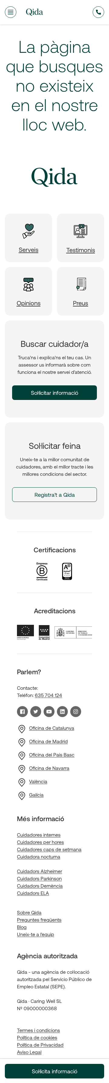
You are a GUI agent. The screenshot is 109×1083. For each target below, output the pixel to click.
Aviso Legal (29, 1052)
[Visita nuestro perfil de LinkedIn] (62, 711)
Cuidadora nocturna (38, 856)
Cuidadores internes (39, 835)
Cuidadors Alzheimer (39, 871)
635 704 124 (48, 695)
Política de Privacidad (40, 1044)
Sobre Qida (29, 912)
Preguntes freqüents (39, 919)
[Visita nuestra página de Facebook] (22, 711)
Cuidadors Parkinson (39, 878)
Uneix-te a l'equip (35, 934)
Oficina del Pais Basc (51, 754)
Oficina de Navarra (49, 768)
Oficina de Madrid (48, 741)
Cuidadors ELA (33, 893)
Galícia (36, 794)
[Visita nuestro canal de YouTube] (49, 711)
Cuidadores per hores (40, 842)
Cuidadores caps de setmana (49, 849)
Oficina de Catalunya (51, 728)
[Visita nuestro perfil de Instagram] (75, 711)
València (38, 781)
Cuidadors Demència (40, 885)
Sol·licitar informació (54, 392)
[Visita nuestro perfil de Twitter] (35, 711)
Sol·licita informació (54, 1071)
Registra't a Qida (55, 494)
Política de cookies (37, 1037)
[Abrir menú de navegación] (10, 12)
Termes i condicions (38, 1030)
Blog (22, 927)
